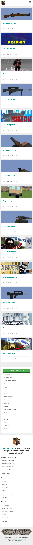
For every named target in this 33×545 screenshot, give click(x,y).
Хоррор (6, 406)
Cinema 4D (7, 419)
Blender (6, 422)
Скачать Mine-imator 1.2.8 (9, 463)
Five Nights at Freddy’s (10, 380)
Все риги (4, 497)
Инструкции (7, 374)
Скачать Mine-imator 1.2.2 (9, 466)
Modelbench (7, 425)
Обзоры (6, 428)
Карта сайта (20, 540)
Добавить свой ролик (16, 370)
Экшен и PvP (7, 387)
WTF (5, 390)
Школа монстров (8, 396)
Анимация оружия (9, 377)
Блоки (4, 481)
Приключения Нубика (10, 409)
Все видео (5, 521)
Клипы (5, 412)
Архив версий (6, 473)
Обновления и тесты (9, 400)
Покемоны (5, 487)
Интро (5, 393)
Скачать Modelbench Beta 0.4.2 (10, 470)
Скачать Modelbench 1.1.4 (9, 460)
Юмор (5, 384)
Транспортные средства (9, 494)
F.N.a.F (4, 490)
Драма (6, 416)
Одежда (4, 484)
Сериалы (6, 403)
